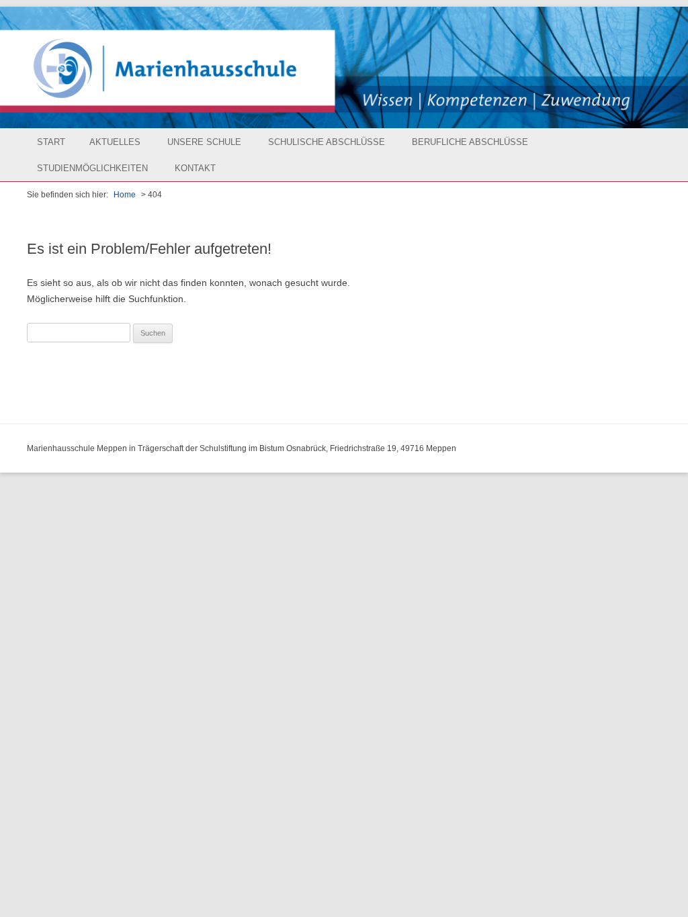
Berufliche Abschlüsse (470, 142)
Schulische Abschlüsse (326, 142)
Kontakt (195, 168)
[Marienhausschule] (344, 67)
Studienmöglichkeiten (92, 168)
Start (51, 142)
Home (125, 194)
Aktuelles (114, 142)
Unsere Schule (204, 142)
